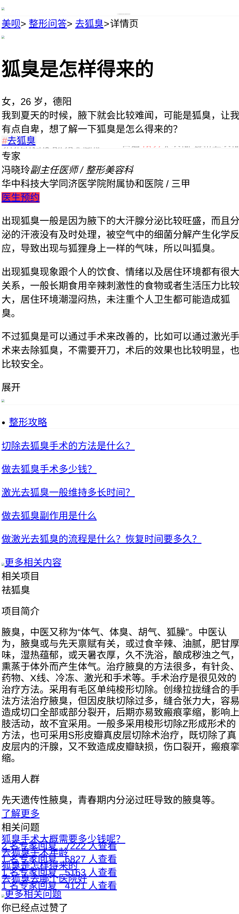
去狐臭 (89, 23)
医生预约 (20, 197)
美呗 (11, 23)
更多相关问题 (33, 894)
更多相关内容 (33, 562)
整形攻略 (28, 422)
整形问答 (48, 23)
